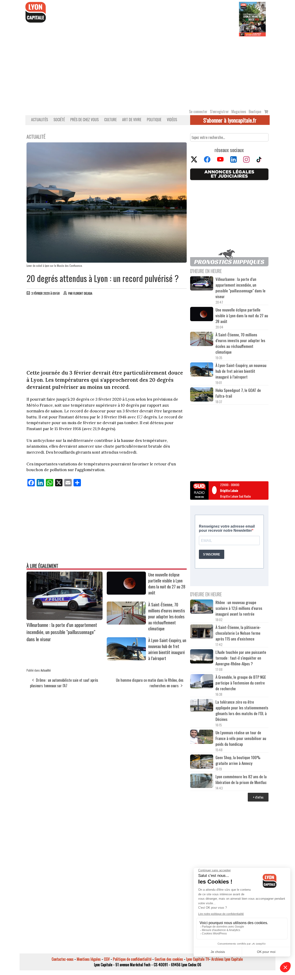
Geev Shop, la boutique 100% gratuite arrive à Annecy (237, 760)
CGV (107, 959)
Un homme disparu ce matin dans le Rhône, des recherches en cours (149, 682)
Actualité (46, 670)
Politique (154, 119)
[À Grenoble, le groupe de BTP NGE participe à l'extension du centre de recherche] (201, 682)
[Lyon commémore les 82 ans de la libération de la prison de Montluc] (201, 781)
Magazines (238, 111)
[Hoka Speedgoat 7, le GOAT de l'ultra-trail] (201, 395)
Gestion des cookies (169, 959)
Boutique (255, 111)
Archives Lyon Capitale (227, 959)
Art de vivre (131, 119)
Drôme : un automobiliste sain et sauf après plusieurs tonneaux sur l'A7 (64, 682)
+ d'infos (258, 797)
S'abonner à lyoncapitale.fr (230, 120)
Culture (110, 119)
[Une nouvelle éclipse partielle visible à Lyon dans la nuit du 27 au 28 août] (126, 593)
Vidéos (172, 119)
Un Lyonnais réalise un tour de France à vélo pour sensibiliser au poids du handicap (240, 738)
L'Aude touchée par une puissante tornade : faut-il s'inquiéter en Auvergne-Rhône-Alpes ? (240, 658)
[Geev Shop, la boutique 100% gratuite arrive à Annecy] (201, 762)
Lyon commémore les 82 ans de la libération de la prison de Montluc (241, 779)
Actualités (39, 119)
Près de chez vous (84, 119)
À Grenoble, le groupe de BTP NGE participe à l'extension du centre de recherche (240, 682)
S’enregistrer (219, 111)
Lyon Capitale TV (197, 959)
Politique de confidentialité (132, 959)
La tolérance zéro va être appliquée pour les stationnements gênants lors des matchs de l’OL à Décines (241, 710)
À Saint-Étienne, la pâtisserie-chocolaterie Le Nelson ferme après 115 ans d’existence (238, 633)
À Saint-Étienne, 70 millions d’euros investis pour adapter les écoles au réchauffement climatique (166, 616)
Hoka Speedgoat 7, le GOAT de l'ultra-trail (238, 393)
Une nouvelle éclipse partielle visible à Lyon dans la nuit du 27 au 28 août (166, 584)
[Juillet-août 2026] (252, 18)
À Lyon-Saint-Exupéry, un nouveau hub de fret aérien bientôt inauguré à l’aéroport (167, 649)
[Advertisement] (147, 71)
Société (59, 119)
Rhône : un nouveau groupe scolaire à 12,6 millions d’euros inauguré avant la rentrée (238, 608)
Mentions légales (89, 959)
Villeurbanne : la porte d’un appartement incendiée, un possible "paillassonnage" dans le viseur (62, 632)
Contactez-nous (63, 959)
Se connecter (198, 111)
